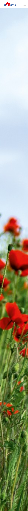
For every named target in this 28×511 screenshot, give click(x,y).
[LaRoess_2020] (11, 5)
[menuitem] (24, 5)
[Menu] (24, 5)
